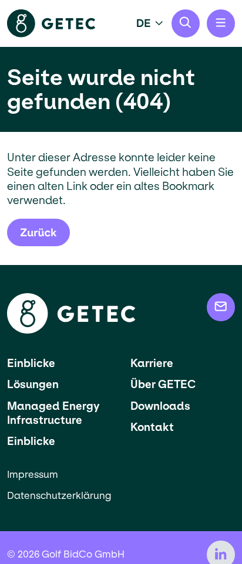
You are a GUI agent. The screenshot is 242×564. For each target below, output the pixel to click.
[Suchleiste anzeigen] (186, 23)
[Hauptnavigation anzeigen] (221, 23)
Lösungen (33, 384)
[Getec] (71, 330)
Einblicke (31, 363)
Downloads (160, 406)
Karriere (151, 363)
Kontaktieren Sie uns (221, 307)
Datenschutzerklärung (59, 495)
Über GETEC (163, 384)
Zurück (38, 232)
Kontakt (152, 427)
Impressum (32, 474)
